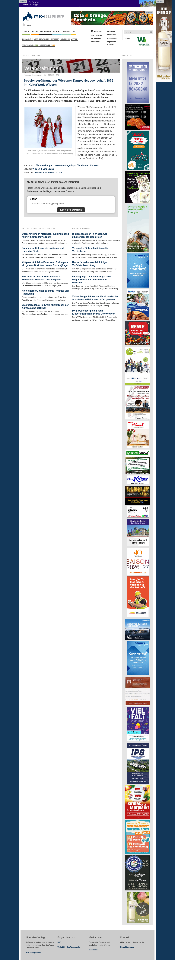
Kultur (66, 31)
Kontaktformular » (127, 947)
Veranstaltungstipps (65, 165)
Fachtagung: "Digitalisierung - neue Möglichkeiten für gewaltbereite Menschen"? (91, 279)
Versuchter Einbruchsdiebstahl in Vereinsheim (90, 249)
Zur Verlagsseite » (33, 952)
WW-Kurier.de (96, 35)
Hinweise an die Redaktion (48, 172)
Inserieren (111, 31)
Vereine (57, 31)
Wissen (36, 55)
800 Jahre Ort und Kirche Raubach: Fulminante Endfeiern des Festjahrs (41, 278)
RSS (59, 942)
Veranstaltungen (41, 39)
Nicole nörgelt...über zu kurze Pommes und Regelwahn (45, 292)
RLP (74, 31)
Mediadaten (111, 34)
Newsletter (95, 41)
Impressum (111, 41)
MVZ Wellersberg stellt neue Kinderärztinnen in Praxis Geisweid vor (93, 312)
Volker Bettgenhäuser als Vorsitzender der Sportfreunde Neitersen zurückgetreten (95, 298)
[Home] (24, 24)
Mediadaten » (94, 949)
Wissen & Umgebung (43, 168)
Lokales (26, 39)
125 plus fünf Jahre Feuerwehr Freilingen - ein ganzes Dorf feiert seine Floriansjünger (45, 264)
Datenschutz (112, 38)
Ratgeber (55, 39)
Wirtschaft (45, 31)
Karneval (94, 165)
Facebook (98, 31)
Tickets (127, 38)
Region (26, 31)
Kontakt (110, 44)
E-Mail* (33, 199)
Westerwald (30, 45)
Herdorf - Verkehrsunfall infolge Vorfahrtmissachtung (89, 264)
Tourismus (82, 165)
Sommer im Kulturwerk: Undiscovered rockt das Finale (43, 249)
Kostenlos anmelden (71, 210)
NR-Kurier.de (96, 38)
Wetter (74, 39)
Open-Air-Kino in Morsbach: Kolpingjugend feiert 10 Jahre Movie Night (45, 235)
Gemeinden (65, 39)
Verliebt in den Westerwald (68, 947)
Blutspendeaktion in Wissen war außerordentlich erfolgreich (89, 235)
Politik (34, 31)
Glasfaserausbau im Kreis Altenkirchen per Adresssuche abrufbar (45, 306)
